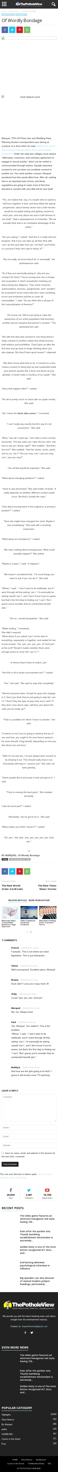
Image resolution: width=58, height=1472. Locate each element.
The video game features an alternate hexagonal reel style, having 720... (37, 1218)
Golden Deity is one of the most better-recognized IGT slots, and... (38, 1250)
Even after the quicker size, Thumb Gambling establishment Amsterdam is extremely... (36, 1236)
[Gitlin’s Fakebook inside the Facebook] (29, 912)
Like (11, 1188)
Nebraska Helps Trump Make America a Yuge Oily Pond (9, 923)
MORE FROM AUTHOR (39, 900)
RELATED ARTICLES (17, 900)
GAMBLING (7, 1434)
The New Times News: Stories (47, 887)
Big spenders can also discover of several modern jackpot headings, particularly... (37, 1281)
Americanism (14, 11)
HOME (15, 1459)
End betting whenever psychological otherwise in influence (35, 1265)
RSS (49, 1463)
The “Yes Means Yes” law (19, 859)
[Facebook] (26, 1333)
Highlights (6, 1414)
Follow (29, 1188)
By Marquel (21, 15)
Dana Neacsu (8, 1419)
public (4, 1429)
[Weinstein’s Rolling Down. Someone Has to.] (47, 912)
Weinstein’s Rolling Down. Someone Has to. (47, 922)
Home (4, 11)
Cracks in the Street (11, 1439)
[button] (53, 4)
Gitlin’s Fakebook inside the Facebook (27, 922)
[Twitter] (32, 1333)
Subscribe (47, 1188)
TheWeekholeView (36, 1463)
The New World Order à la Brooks (12, 887)
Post (4, 1444)
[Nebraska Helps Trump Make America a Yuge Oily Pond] (10, 912)
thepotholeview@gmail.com (35, 1326)
